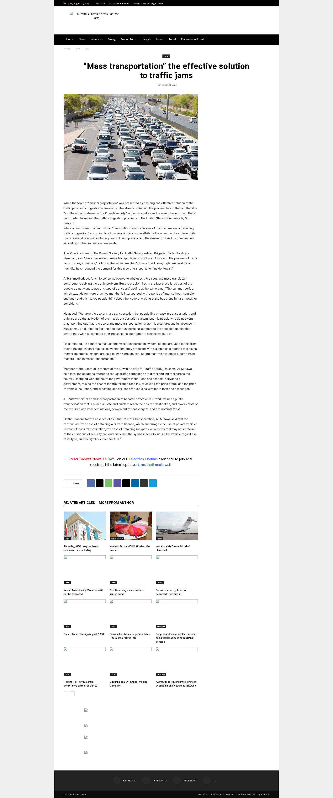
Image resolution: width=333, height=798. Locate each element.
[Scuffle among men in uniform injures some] (131, 569)
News (82, 39)
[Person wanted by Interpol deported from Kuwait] (177, 569)
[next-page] (72, 693)
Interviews (97, 39)
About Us (100, 3)
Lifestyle (146, 39)
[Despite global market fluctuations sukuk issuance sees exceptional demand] (177, 613)
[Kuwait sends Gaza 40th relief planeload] (177, 526)
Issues (159, 39)
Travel (172, 39)
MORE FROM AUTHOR (116, 503)
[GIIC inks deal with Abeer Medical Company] (131, 661)
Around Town (128, 39)
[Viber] (117, 483)
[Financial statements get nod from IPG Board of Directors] (131, 613)
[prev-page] (66, 693)
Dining (111, 39)
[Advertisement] (131, 191)
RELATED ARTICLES (79, 503)
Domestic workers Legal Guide (148, 3)
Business (161, 626)
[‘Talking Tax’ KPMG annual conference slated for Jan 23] (85, 661)
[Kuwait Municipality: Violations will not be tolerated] (85, 569)
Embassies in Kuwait (119, 3)
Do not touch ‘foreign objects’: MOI (84, 634)
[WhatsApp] (108, 483)
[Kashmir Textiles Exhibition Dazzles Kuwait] (131, 526)
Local (166, 56)
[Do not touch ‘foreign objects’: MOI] (85, 613)
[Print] (144, 483)
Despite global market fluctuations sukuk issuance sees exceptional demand (176, 638)
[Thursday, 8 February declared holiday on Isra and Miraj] (85, 526)
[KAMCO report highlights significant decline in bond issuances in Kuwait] (177, 661)
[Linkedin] (135, 483)
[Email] (126, 483)
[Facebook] (253, 3)
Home (69, 39)
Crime (159, 582)
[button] (264, 39)
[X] (267, 3)
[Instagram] (258, 3)
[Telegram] (262, 3)
